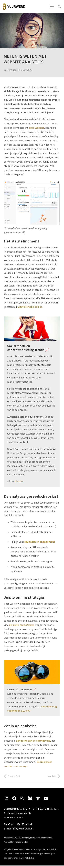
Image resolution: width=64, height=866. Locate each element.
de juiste (21, 625)
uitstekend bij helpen (30, 307)
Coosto (19, 481)
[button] (52, 6)
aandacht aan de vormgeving (33, 741)
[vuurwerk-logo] (14, 6)
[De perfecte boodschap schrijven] (32, 328)
